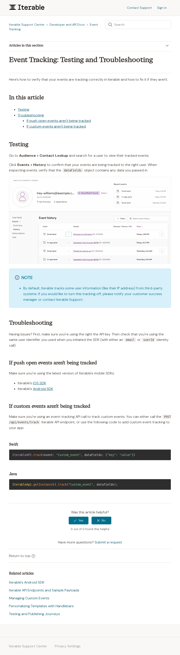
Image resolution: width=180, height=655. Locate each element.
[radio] (78, 520)
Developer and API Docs (67, 25)
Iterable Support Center (27, 25)
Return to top (20, 556)
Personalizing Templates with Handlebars (41, 606)
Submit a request (108, 542)
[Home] (26, 8)
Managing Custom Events (29, 598)
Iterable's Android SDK (26, 582)
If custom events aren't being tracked (56, 126)
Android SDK (43, 388)
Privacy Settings (68, 646)
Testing (23, 109)
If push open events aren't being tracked (59, 120)
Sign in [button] (162, 8)
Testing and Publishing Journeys (34, 614)
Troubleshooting (31, 115)
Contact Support (139, 8)
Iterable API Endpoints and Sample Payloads (44, 590)
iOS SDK (39, 383)
